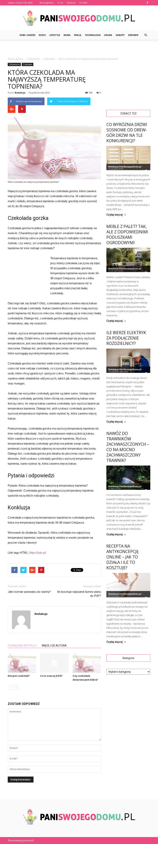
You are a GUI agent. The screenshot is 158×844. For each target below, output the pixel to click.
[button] (145, 35)
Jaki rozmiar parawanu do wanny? (29, 591)
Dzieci (42, 35)
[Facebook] (147, 2)
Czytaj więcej (114, 214)
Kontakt (83, 2)
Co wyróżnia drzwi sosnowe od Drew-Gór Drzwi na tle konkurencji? (126, 132)
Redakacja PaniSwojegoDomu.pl (124, 167)
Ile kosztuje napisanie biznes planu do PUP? (79, 594)
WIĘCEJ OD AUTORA (54, 645)
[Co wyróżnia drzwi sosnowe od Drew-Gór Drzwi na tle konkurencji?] (128, 158)
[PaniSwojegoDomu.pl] (79, 18)
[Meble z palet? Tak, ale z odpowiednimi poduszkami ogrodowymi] (128, 260)
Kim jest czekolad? (18, 675)
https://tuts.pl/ (37, 552)
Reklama (71, 2)
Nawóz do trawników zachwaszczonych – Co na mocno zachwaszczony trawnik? (127, 447)
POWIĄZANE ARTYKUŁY (22, 645)
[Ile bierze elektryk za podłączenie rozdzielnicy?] (128, 361)
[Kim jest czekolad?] (22, 663)
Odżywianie (14, 64)
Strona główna (46, 2)
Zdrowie (133, 35)
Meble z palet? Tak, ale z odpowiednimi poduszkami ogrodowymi (127, 234)
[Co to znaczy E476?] (54, 663)
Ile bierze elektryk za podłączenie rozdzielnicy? (126, 338)
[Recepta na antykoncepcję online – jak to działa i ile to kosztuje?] (128, 585)
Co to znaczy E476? (51, 675)
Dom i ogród (27, 35)
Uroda (108, 35)
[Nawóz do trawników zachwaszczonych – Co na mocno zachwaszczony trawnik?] (128, 478)
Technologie (93, 35)
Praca (77, 35)
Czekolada (27, 64)
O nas (60, 2)
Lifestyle (54, 35)
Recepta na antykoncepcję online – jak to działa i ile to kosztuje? (122, 556)
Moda (67, 35)
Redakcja (20, 92)
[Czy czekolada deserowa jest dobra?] (87, 663)
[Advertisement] (79, 48)
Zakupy (120, 35)
